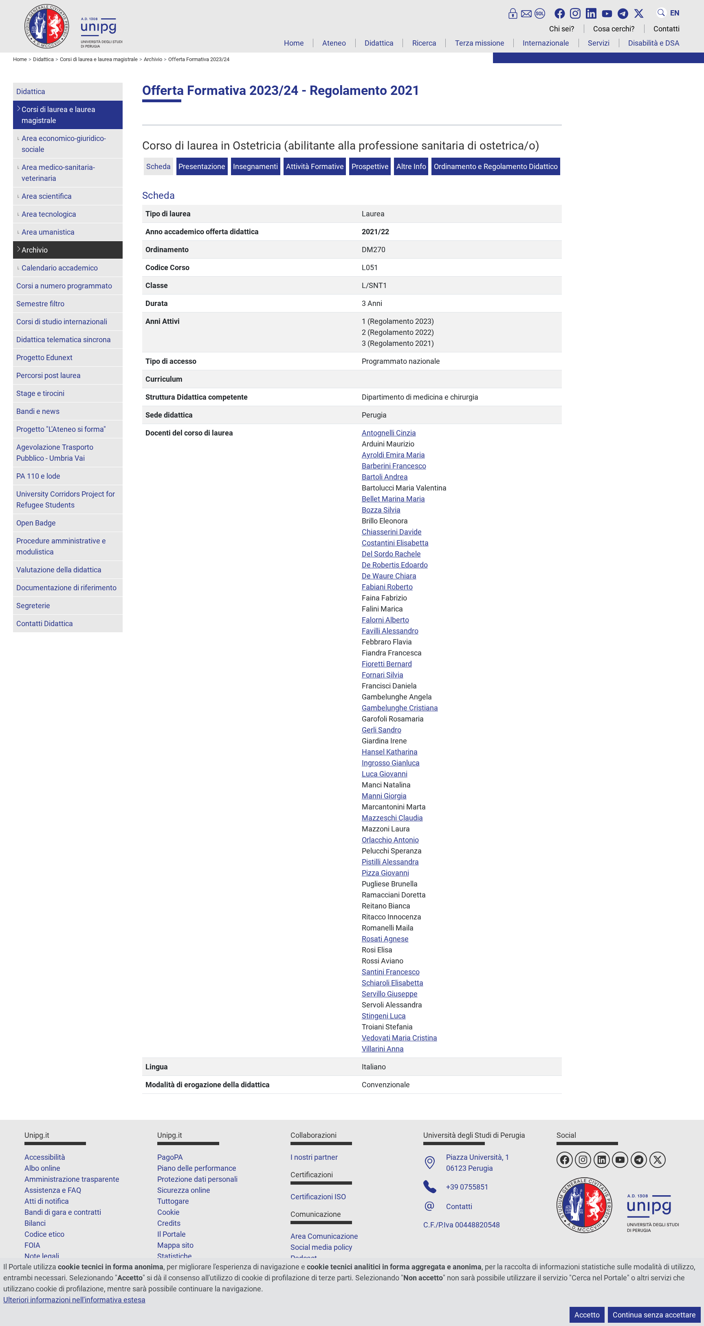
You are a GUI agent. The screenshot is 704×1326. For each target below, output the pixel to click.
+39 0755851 (467, 1187)
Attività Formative (315, 166)
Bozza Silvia (381, 510)
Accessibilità (44, 1157)
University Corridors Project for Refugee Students (65, 499)
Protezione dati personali (197, 1179)
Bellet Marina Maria (393, 499)
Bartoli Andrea (385, 477)
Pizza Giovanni (385, 873)
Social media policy (321, 1247)
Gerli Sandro (381, 730)
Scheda (158, 166)
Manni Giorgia (384, 796)
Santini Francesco (391, 972)
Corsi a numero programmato (64, 285)
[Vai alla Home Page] (73, 26)
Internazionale (546, 43)
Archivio (35, 250)
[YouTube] (607, 12)
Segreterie (33, 605)
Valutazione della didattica (58, 569)
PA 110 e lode (38, 476)
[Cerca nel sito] (661, 12)
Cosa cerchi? (614, 28)
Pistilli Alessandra (390, 862)
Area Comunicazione (324, 1236)
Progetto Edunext (44, 357)
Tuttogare (173, 1201)
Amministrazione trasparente (71, 1179)
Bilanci (35, 1223)
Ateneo (334, 43)
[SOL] (540, 12)
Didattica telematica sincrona (63, 339)
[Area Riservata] (513, 12)
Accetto (587, 1315)
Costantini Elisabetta (395, 543)
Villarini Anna (383, 1049)
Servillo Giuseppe (390, 994)
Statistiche (174, 1256)
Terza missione (479, 43)
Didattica (379, 43)
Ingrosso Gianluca (391, 763)
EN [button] (675, 13)
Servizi (598, 43)
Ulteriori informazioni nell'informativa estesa (74, 1299)
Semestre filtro (40, 303)
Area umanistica (48, 232)
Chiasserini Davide (392, 532)
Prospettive (370, 166)
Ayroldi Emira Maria (393, 455)
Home (294, 43)
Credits (168, 1223)
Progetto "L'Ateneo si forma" (61, 429)
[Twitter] (639, 12)
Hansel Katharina (390, 752)
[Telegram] (623, 12)
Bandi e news (37, 411)
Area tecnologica (49, 214)
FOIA (32, 1245)
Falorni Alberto (385, 620)
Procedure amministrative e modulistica (61, 546)
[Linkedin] (591, 12)
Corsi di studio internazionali (61, 321)
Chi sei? (561, 28)
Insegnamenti (255, 166)
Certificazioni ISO (318, 1196)
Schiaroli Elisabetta (392, 983)
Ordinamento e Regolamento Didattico (496, 166)
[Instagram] (575, 12)
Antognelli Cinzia (389, 433)
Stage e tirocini (40, 393)
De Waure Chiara (389, 576)
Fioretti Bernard (387, 664)
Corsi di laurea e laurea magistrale (58, 115)
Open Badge (36, 523)
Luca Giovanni (384, 774)
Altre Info (411, 166)
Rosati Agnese (385, 939)
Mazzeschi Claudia (392, 818)
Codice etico (44, 1234)
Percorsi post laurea (48, 375)
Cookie (168, 1212)
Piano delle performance (196, 1168)
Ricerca (424, 43)
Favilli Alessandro (390, 631)
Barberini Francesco (394, 466)
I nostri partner (314, 1157)
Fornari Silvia (382, 675)
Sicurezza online (183, 1190)
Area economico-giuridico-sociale (64, 144)
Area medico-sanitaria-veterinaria (58, 173)
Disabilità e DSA (654, 43)
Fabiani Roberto (387, 587)
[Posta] (526, 12)
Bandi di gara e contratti (62, 1212)
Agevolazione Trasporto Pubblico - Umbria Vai (54, 452)
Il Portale (171, 1234)
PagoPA (170, 1157)
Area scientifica (47, 196)
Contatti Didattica (44, 623)
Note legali (41, 1256)
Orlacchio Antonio (390, 840)
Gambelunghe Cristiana (400, 708)
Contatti (666, 28)
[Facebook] (559, 12)
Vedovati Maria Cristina (399, 1038)
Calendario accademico (60, 268)
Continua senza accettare (654, 1315)
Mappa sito (175, 1245)
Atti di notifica (46, 1201)
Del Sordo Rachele (391, 554)
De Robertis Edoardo (395, 565)
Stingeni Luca (384, 1016)
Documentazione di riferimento (66, 587)
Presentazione (201, 166)
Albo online (42, 1168)
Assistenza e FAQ (52, 1190)
